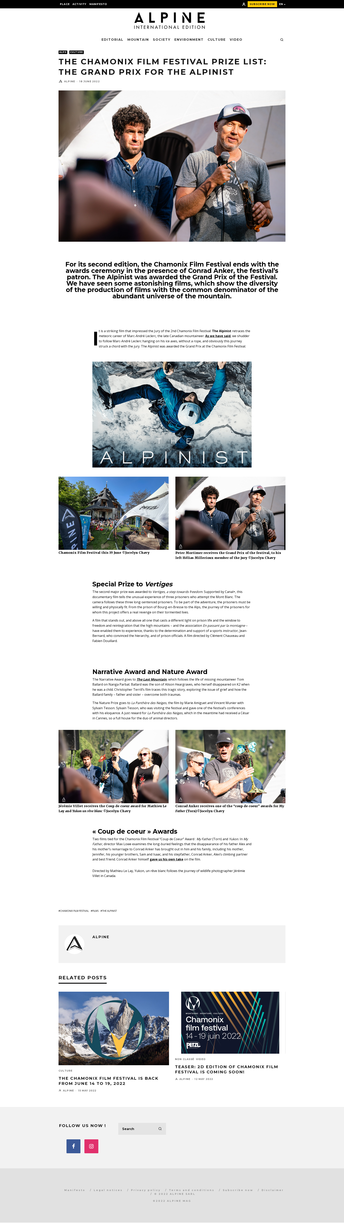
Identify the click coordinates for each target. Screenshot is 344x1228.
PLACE (65, 4)
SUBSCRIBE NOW (262, 4)
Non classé (184, 1059)
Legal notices (108, 1190)
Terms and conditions (191, 1190)
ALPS (62, 52)
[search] (160, 1129)
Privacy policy (146, 1190)
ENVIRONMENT (188, 40)
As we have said (218, 336)
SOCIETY (161, 40)
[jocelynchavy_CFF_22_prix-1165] (114, 802)
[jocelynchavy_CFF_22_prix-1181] (230, 802)
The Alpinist (109, 911)
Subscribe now (238, 1190)
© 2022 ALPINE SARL (174, 1193)
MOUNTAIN (138, 40)
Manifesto (98, 4)
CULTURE (217, 40)
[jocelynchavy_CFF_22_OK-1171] (114, 549)
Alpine (69, 81)
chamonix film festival (74, 911)
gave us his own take (166, 859)
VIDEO (236, 40)
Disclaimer (273, 1190)
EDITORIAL (112, 40)
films (95, 911)
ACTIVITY (79, 4)
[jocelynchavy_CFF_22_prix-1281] (230, 549)
